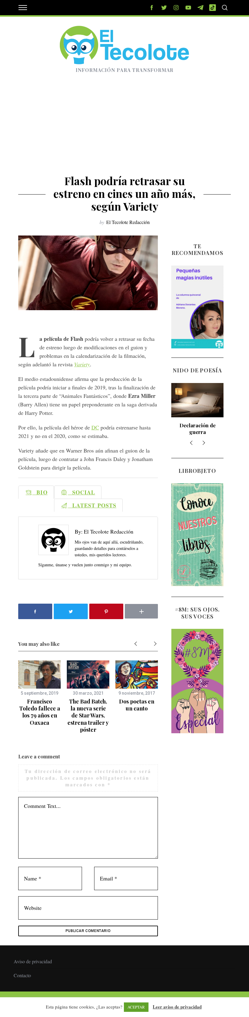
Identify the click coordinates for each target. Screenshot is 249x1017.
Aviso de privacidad (33, 961)
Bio (39, 492)
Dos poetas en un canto (136, 705)
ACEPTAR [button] (136, 1007)
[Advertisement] (124, 128)
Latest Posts (92, 505)
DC (95, 427)
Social (81, 492)
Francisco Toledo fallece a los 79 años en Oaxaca (39, 712)
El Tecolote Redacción (128, 222)
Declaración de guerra (197, 428)
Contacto (22, 975)
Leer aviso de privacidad (177, 1006)
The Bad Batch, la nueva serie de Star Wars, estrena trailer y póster (88, 716)
